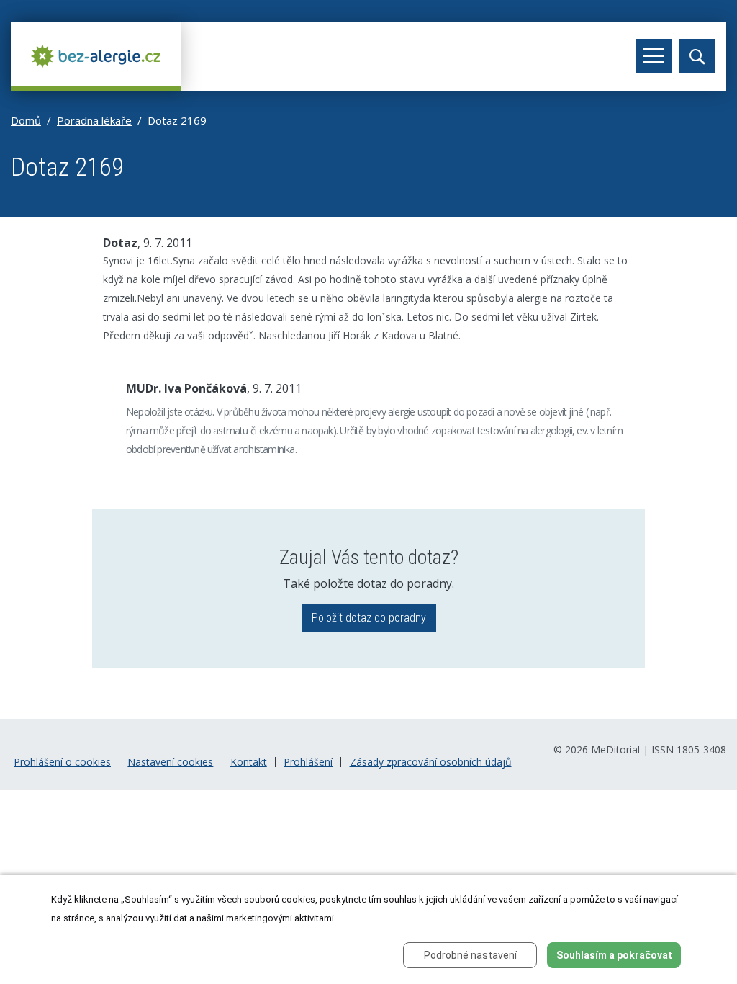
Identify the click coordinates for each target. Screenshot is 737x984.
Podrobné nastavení (470, 955)
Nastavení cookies (170, 762)
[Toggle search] (697, 56)
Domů (26, 120)
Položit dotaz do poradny (369, 618)
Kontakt (248, 762)
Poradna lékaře (94, 120)
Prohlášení (308, 762)
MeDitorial (615, 749)
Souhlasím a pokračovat (614, 955)
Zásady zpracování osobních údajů (431, 762)
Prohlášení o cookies (62, 762)
